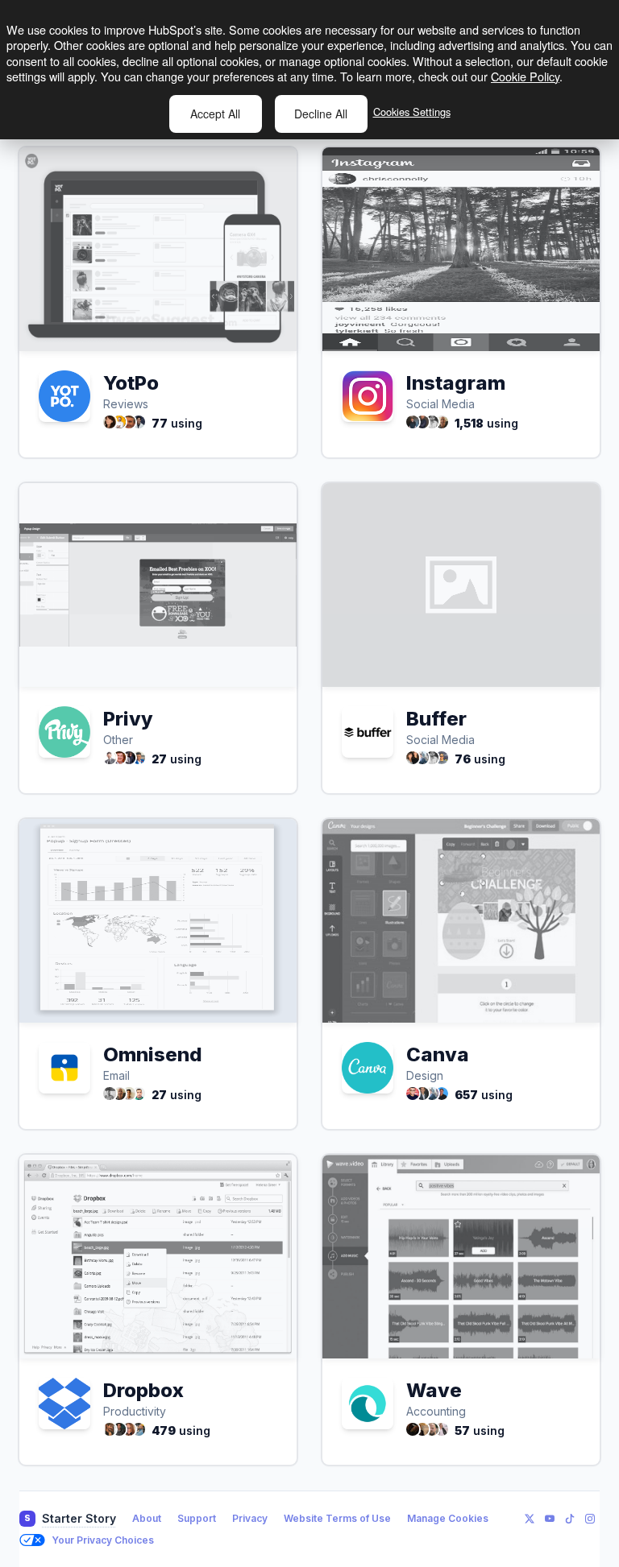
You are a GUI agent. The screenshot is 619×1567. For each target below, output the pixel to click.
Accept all (215, 113)
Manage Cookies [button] (447, 1518)
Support (196, 1518)
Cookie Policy (525, 76)
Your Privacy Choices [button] (103, 1540)
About (146, 1518)
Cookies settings (412, 111)
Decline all (320, 113)
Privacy (250, 1518)
